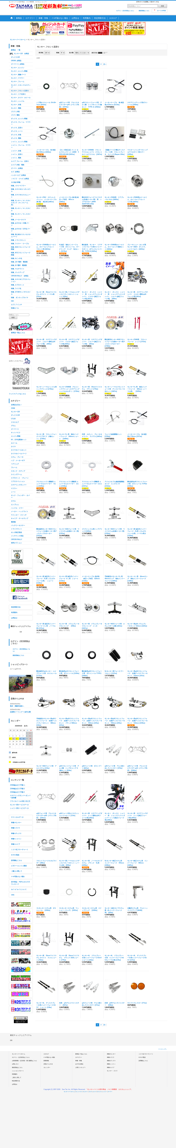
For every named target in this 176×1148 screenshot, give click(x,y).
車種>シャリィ (16, 839)
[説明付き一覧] (106, 53)
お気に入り (15, 1064)
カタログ (46, 1054)
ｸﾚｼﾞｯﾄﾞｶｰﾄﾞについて (19, 889)
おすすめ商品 (79, 1064)
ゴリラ (90, 1091)
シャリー (105, 1091)
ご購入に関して (16, 871)
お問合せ (14, 618)
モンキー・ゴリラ (112, 1070)
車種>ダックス (16, 833)
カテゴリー (78, 1057)
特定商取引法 (15, 607)
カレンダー (47, 1067)
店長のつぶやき (48, 1064)
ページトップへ (162, 1049)
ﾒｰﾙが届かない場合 (18, 876)
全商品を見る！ (16, 405)
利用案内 (14, 612)
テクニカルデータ (17, 817)
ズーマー (110, 1091)
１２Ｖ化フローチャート (19, 849)
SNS (12, 895)
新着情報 (46, 1060)
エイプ (94, 1091)
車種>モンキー (16, 822)
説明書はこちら (16, 860)
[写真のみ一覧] (100, 53)
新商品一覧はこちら (18, 333)
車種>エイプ (15, 844)
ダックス (99, 1091)
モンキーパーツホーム (18, 1054)
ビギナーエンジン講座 (19, 866)
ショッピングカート (18, 1070)
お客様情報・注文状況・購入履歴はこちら (24, 1060)
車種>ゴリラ (15, 828)
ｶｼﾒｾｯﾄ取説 (15, 855)
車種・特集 (78, 1060)
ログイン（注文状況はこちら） (125, 10)
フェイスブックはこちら (17, 394)
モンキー (85, 1091)
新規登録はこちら (144, 10)
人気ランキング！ (80, 1067)
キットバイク (79, 1091)
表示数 (41, 52)
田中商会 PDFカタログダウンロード (20, 883)
